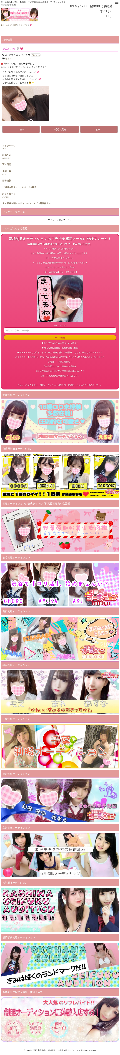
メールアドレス (60, 326)
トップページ (8, 145)
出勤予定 (6, 155)
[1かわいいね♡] (2, 64)
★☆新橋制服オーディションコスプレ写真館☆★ (26, 203)
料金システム (8, 194)
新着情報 (6, 180)
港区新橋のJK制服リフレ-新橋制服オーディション (59, 1050)
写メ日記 (6, 164)
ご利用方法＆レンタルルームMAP (19, 187)
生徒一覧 (6, 171)
